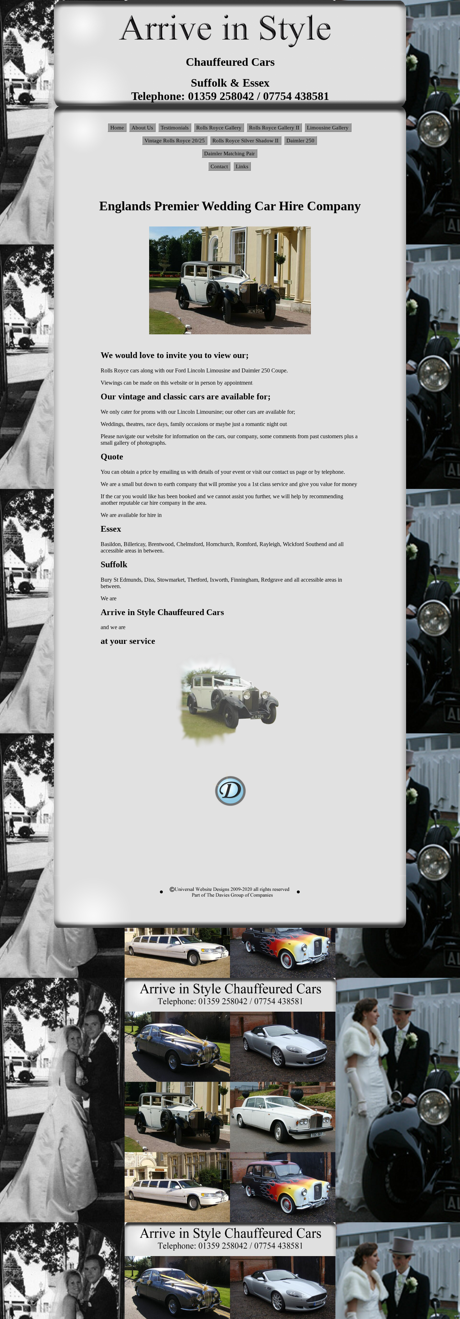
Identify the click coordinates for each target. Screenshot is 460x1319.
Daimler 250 (300, 140)
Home (117, 127)
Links (242, 166)
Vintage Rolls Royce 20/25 (174, 140)
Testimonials (175, 127)
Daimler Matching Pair (229, 153)
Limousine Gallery (328, 127)
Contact (219, 166)
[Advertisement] (230, 857)
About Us (142, 127)
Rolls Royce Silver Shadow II (245, 140)
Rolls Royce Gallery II (274, 127)
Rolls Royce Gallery (219, 127)
